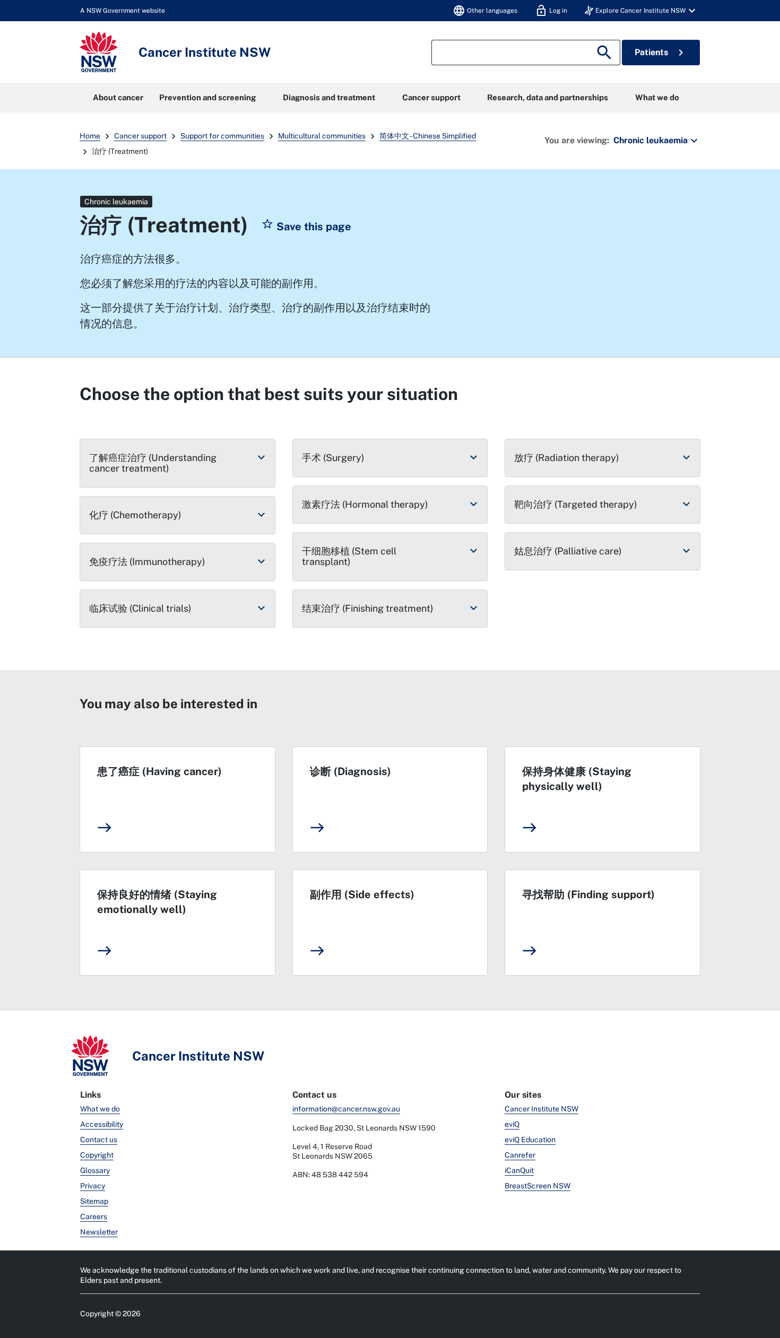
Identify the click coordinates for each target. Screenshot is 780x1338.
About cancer (118, 97)
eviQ (512, 1124)
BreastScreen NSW (537, 1185)
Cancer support (431, 97)
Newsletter (99, 1232)
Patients (661, 52)
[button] (641, 10)
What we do (657, 97)
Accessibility (101, 1124)
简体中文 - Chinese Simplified (427, 136)
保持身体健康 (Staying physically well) (576, 779)
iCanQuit (519, 1170)
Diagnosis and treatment (329, 97)
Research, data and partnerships (547, 97)
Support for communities (222, 136)
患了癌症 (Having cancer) (159, 771)
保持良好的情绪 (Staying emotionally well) (157, 902)
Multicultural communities (322, 136)
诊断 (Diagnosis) (350, 771)
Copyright (97, 1155)
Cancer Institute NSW (541, 1109)
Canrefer (520, 1155)
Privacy (92, 1185)
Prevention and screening (207, 97)
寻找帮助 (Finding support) (588, 894)
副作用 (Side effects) (362, 894)
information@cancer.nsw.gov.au (346, 1109)
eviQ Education (530, 1139)
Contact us (98, 1139)
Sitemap (94, 1201)
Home (90, 136)
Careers (93, 1216)
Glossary (95, 1170)
